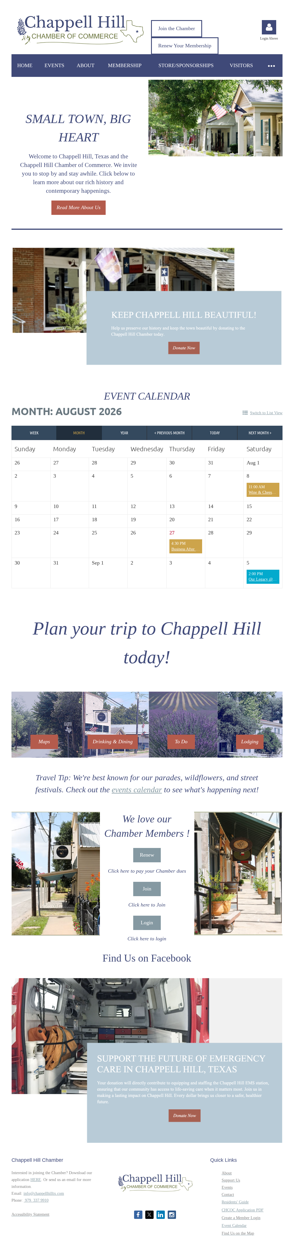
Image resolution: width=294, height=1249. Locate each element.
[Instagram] (172, 1215)
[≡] (271, 65)
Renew (147, 855)
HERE (35, 1180)
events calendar (137, 789)
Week (34, 432)
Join (147, 889)
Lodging (249, 741)
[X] (149, 1215)
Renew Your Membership (184, 45)
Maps (44, 741)
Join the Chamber (176, 28)
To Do (181, 741)
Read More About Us (78, 207)
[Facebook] (138, 1215)
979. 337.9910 (36, 1200)
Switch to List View (266, 413)
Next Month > (260, 432)
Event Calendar (234, 1225)
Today (215, 432)
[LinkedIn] (160, 1215)
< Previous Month (169, 432)
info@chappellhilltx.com (44, 1193)
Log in (269, 27)
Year (124, 432)
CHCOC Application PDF (243, 1210)
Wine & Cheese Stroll (266, 492)
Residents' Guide (235, 1202)
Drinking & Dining (113, 741)
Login (147, 922)
